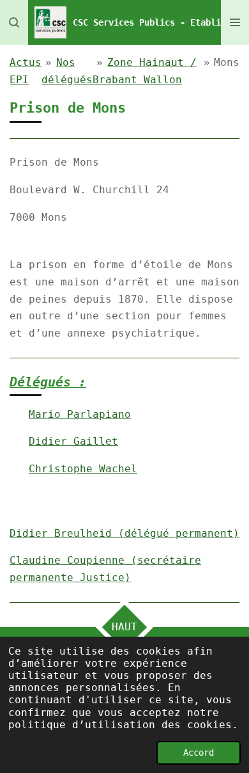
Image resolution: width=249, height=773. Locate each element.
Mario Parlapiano (80, 414)
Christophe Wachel (83, 469)
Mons (226, 62)
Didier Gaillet (73, 441)
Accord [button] (198, 752)
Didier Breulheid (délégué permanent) (124, 533)
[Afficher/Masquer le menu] (235, 22)
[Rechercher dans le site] (14, 22)
